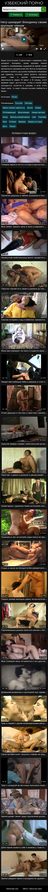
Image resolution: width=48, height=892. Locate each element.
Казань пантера (38, 112)
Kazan (5, 117)
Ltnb (34, 117)
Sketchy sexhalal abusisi (20, 117)
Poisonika (42, 117)
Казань (38, 108)
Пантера (28, 103)
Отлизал (12, 122)
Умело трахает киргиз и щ (14, 108)
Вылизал (22, 122)
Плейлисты (17, 15)
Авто (5, 126)
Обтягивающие (9, 112)
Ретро (14, 97)
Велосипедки (23, 112)
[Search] (43, 9)
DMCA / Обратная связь (32, 889)
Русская (18, 103)
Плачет (13, 126)
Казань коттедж (35, 122)
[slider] (18, 45)
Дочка (30, 108)
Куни (5, 122)
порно (24, 3)
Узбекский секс (12, 889)
